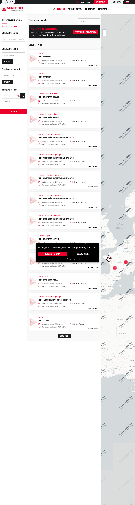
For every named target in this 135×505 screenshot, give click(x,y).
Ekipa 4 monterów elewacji (48, 97)
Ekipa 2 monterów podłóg (48, 280)
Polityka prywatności (74, 259)
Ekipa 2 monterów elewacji (48, 117)
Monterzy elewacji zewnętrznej (48, 94)
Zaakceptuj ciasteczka (52, 254)
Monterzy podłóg (43, 276)
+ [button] (104, 31)
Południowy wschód (79, 60)
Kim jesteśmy (90, 9)
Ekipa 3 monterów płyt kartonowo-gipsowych (56, 178)
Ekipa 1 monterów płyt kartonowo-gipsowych (56, 300)
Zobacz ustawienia (82, 254)
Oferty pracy (100, 2)
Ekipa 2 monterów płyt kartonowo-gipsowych (56, 138)
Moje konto (117, 2)
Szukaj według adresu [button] (9, 89)
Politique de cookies (59, 259)
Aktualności (103, 9)
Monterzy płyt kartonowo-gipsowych (49, 134)
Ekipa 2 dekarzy (44, 320)
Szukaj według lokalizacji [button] (11, 69)
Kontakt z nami (85, 2)
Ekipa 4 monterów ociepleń (48, 239)
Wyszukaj (14, 112)
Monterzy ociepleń (44, 236)
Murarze (41, 53)
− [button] (104, 34)
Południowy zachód (79, 80)
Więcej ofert (64, 336)
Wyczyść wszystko (11, 26)
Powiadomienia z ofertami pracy (85, 32)
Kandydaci (61, 9)
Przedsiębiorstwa (75, 9)
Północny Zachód (78, 101)
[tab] (13, 32)
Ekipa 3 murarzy (44, 56)
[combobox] (13, 55)
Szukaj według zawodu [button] (10, 32)
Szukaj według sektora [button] (10, 49)
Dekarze (41, 317)
